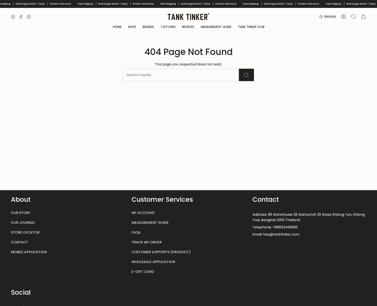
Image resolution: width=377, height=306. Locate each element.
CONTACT (19, 242)
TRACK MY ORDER (147, 242)
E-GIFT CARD (143, 271)
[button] (132, 27)
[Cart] (363, 16)
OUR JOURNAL (23, 222)
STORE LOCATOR (25, 232)
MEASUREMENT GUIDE (150, 222)
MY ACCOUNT (143, 212)
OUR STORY (20, 212)
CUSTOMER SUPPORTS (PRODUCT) (161, 252)
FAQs (136, 232)
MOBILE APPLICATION (29, 252)
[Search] (246, 75)
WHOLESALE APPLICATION (153, 261)
